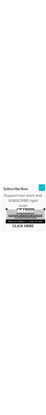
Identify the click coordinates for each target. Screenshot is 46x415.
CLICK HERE (23, 226)
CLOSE (42, 187)
